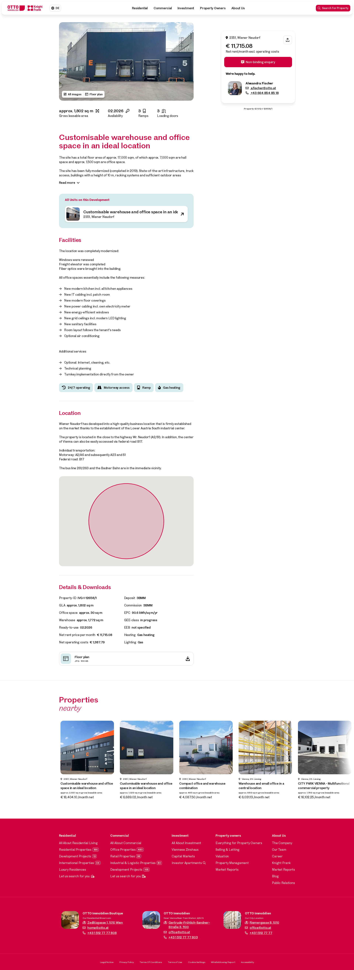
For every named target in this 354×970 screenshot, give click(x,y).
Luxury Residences (72, 869)
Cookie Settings (196, 962)
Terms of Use (175, 962)
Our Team (279, 849)
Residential (140, 8)
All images (74, 94)
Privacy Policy (126, 962)
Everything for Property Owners (239, 843)
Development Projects (75, 856)
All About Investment (186, 843)
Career (277, 856)
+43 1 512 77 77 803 (183, 937)
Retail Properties (122, 856)
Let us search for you (74, 876)
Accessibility (247, 962)
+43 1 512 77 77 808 (102, 933)
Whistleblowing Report (223, 962)
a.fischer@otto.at (263, 88)
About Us (238, 8)
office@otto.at (179, 932)
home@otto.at (98, 927)
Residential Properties (75, 849)
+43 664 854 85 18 (264, 93)
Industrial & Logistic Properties (133, 863)
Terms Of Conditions (151, 962)
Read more (67, 182)
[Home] (25, 8)
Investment (186, 8)
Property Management (232, 863)
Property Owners (212, 8)
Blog (275, 876)
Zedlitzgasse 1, (105, 922)
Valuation (222, 856)
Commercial (163, 8)
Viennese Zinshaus (185, 849)
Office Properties (123, 849)
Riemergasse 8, (264, 922)
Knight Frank (281, 863)
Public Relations (283, 883)
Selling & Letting (228, 849)
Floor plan (96, 94)
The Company (282, 843)
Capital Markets (183, 856)
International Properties (76, 863)
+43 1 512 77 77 (261, 933)
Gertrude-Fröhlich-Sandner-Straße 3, (189, 924)
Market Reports (227, 869)
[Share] (287, 39)
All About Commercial (125, 843)
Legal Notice (107, 962)
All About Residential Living (78, 843)
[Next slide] (187, 61)
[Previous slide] (65, 61)
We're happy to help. (240, 74)
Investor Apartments (187, 863)
